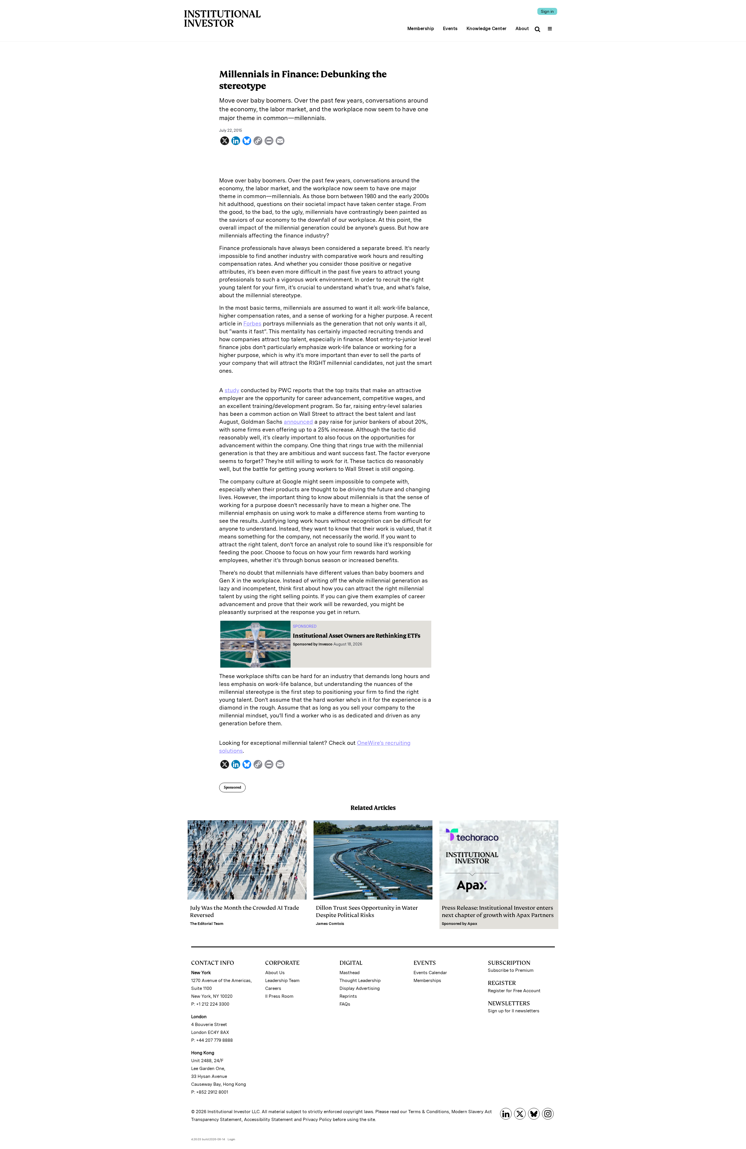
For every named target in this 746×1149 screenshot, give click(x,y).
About (522, 28)
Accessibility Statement (268, 1119)
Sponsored (232, 787)
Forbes (252, 323)
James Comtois (330, 923)
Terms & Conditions (428, 1111)
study (232, 390)
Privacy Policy (317, 1119)
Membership (420, 28)
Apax (472, 923)
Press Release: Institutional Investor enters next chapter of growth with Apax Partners (498, 911)
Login (231, 1139)
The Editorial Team (207, 923)
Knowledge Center (487, 28)
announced (298, 421)
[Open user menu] (551, 27)
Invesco (325, 644)
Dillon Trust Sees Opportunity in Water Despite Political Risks (367, 911)
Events (450, 28)
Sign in (547, 11)
